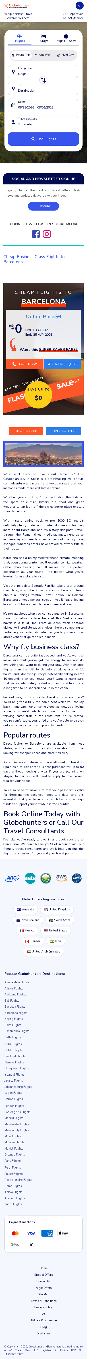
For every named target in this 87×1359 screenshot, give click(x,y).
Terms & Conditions (43, 1303)
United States (58, 932)
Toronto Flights (14, 1200)
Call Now (27, 364)
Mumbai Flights (14, 1144)
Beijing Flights (13, 1020)
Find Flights (45, 139)
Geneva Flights (14, 1064)
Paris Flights (12, 1162)
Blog (43, 1329)
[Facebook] (35, 234)
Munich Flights (13, 1150)
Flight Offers (43, 1289)
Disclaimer (44, 1335)
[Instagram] (46, 234)
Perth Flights (12, 1169)
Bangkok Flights (14, 1008)
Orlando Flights (14, 1156)
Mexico (29, 932)
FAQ (43, 1316)
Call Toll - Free (64, 432)
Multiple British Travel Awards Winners (18, 16)
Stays (43, 41)
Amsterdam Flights (16, 984)
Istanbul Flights (14, 1076)
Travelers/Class (27, 118)
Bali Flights (11, 1002)
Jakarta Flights (13, 1082)
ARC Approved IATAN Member (73, 16)
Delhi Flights (12, 1039)
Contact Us (43, 1283)
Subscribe (44, 206)
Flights (19, 41)
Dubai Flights (13, 1046)
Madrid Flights (13, 1120)
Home (43, 1270)
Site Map (43, 1296)
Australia (28, 911)
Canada (36, 943)
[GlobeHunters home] (16, 6)
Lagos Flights (13, 1094)
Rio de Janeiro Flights (18, 1181)
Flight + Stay (66, 41)
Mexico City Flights (16, 1132)
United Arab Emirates (46, 953)
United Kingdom (59, 911)
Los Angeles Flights (17, 1114)
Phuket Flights (13, 1175)
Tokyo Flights (13, 1194)
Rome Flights (13, 1188)
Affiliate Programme (43, 1322)
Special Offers (43, 1276)
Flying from (25, 68)
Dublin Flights (13, 1052)
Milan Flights (12, 1138)
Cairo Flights (12, 1027)
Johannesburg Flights (18, 1088)
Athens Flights (13, 990)
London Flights (14, 1107)
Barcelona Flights (15, 1014)
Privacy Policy (43, 1309)
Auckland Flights (15, 996)
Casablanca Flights (16, 1033)
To (19, 85)
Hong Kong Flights (16, 1070)
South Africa (62, 922)
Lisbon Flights (13, 1101)
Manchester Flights (16, 1126)
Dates (21, 102)
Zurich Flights (13, 1206)
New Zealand (30, 922)
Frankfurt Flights (15, 1058)
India (58, 943)
